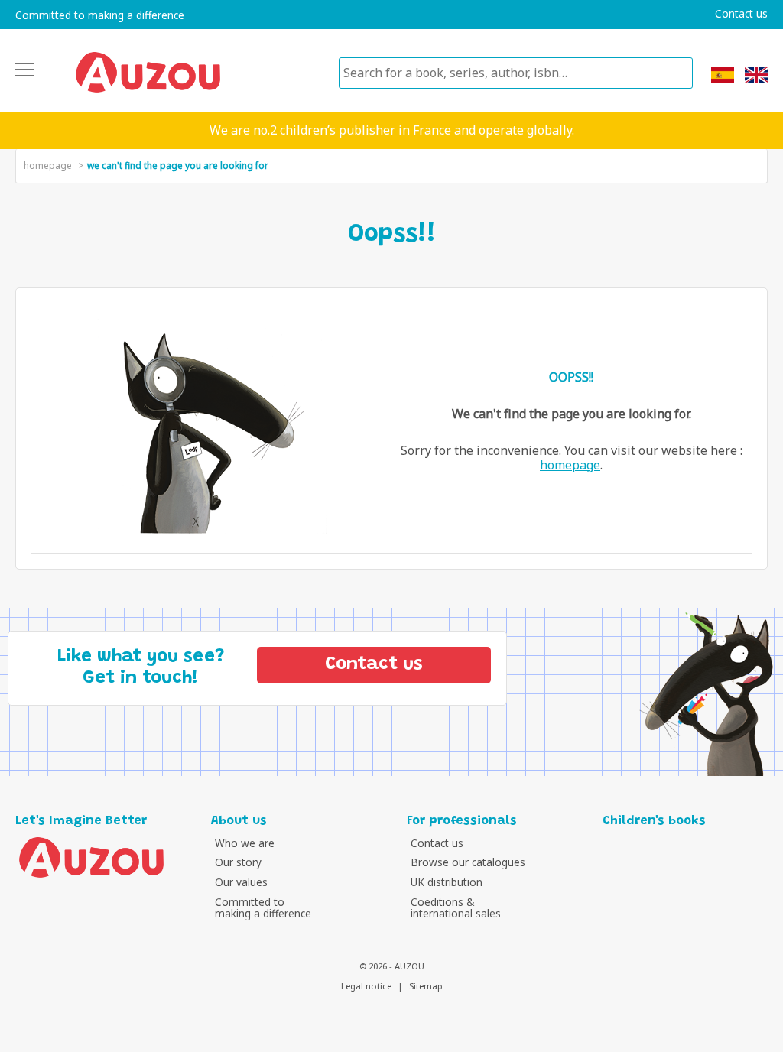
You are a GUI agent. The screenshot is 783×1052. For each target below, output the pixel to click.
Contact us (741, 14)
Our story (238, 862)
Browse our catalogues (468, 862)
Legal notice (366, 986)
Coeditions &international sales (456, 908)
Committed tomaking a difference (263, 908)
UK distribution (446, 882)
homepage (48, 165)
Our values (241, 882)
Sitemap (426, 986)
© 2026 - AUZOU (391, 966)
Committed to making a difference (99, 15)
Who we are (245, 843)
